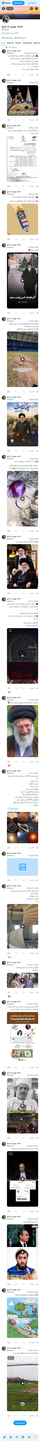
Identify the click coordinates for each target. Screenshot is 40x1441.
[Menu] (36, 8)
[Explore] (11, 1437)
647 (7, 38)
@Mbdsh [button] (10, 53)
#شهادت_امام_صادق (31, 623)
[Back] (3, 8)
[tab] (3, 43)
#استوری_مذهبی (32, 625)
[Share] (37, 75)
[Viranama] (23, 1437)
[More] (35, 1437)
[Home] (4, 1437)
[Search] (31, 8)
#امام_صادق (33, 613)
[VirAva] (29, 1437)
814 (20, 38)
